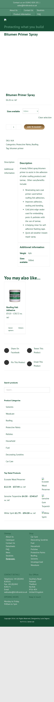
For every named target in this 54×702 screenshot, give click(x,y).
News (8, 552)
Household (10, 441)
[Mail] (40, 602)
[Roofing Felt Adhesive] (14, 292)
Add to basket (34, 127)
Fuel (8, 447)
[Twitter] (35, 602)
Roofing (35, 144)
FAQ (7, 549)
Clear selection (45, 117)
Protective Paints (23, 144)
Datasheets (10, 546)
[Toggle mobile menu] (49, 21)
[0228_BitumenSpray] (27, 63)
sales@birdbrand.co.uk (27, 5)
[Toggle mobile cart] (44, 21)
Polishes (9, 434)
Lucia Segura (44, 618)
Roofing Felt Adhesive (12, 309)
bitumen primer (17, 148)
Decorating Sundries (15, 454)
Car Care (9, 461)
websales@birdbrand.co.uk (15, 592)
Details (20, 328)
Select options (10, 329)
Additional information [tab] (9, 171)
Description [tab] (9, 162)
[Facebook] (30, 602)
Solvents (9, 407)
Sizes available (13, 111)
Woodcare (10, 413)
